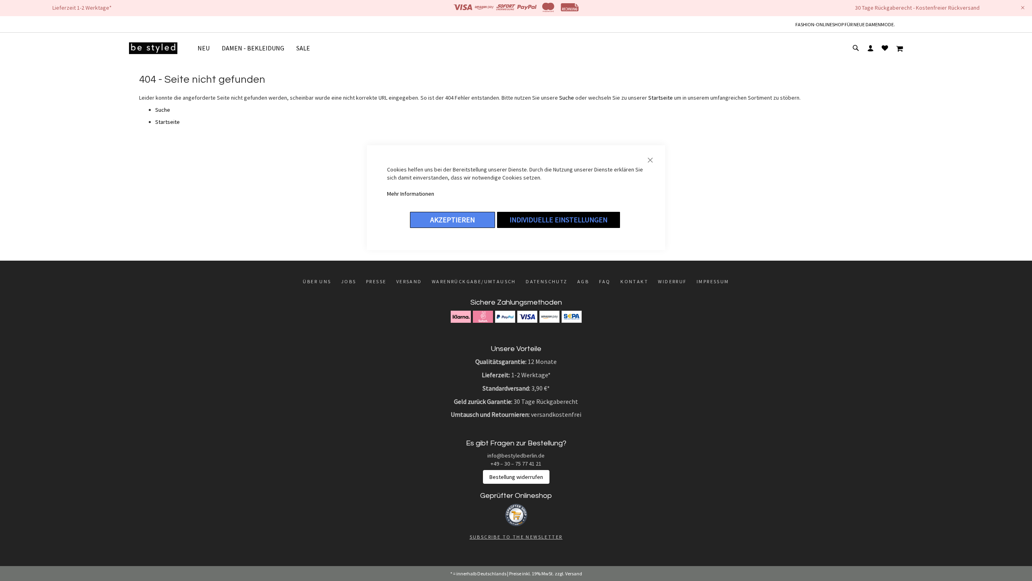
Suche (566, 97)
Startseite (660, 97)
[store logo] (153, 48)
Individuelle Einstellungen (559, 219)
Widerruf (672, 281)
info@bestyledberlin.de (516, 455)
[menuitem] (207, 48)
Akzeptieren (452, 219)
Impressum (713, 281)
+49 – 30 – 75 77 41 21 (516, 463)
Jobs (348, 281)
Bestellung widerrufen (516, 477)
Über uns (317, 281)
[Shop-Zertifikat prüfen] (516, 524)
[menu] (257, 48)
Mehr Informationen (410, 193)
